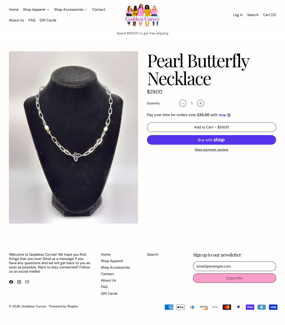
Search (152, 254)
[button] (253, 15)
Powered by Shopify (63, 306)
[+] (200, 103)
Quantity (153, 103)
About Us (16, 20)
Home (13, 9)
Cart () (269, 15)
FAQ (31, 20)
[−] (182, 103)
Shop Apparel (112, 261)
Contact (98, 9)
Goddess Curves (34, 306)
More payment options (211, 150)
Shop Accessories (115, 267)
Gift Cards (48, 20)
